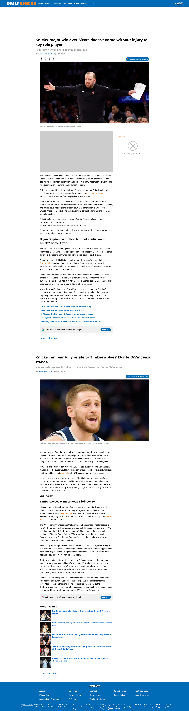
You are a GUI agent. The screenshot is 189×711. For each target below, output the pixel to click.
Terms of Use (96, 695)
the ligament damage (95, 193)
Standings (67, 3)
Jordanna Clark (45, 54)
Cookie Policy (119, 695)
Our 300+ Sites (119, 691)
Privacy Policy (75, 695)
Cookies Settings (97, 699)
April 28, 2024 (80, 225)
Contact (93, 691)
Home (42, 338)
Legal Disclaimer (142, 695)
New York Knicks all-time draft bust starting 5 (62, 310)
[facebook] (170, 3)
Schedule (57, 3)
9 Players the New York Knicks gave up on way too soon (67, 314)
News (40, 3)
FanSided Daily (141, 691)
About (42, 691)
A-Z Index (73, 699)
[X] (175, 3)
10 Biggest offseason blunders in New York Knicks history (68, 318)
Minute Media (28, 705)
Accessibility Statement (49, 699)
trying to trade (65, 513)
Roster (76, 3)
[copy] (53, 59)
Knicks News (52, 338)
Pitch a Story (44, 695)
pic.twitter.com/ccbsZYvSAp (52, 222)
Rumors (48, 3)
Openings (73, 691)
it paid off (64, 473)
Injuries (84, 3)
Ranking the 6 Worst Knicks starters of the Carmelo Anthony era (71, 322)
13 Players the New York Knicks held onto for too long (66, 307)
